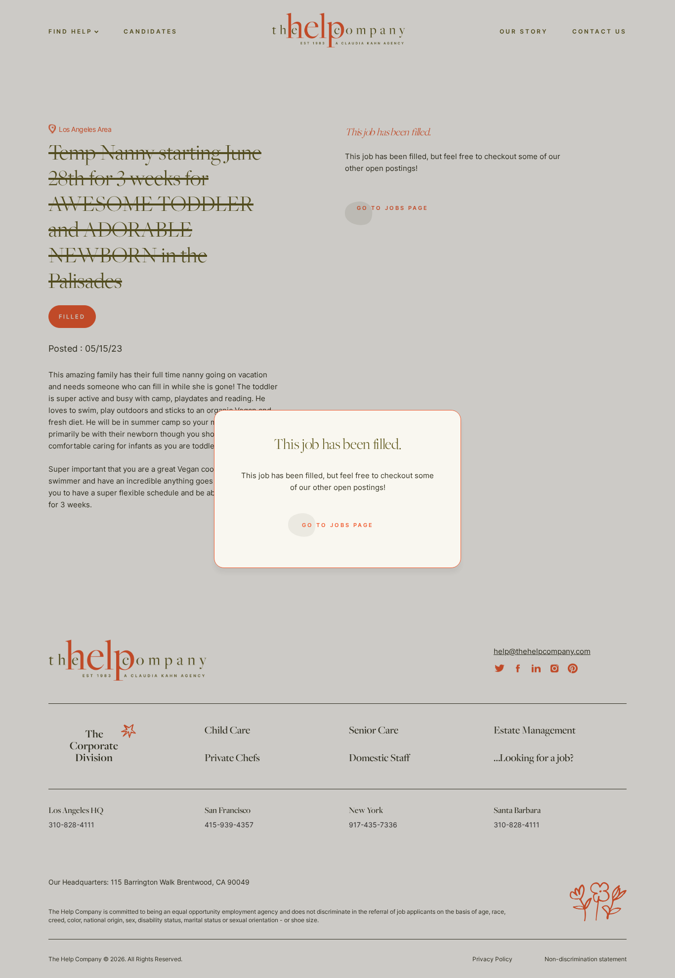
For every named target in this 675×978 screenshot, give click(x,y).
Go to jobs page (338, 525)
